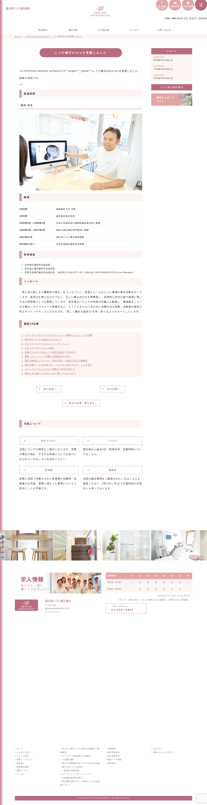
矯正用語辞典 (114, 752)
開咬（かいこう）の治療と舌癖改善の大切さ (48, 356)
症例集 (49, 470)
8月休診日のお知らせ (163, 58)
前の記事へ (50, 389)
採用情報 (112, 749)
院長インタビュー (25, 760)
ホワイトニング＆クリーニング (76, 774)
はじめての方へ (24, 752)
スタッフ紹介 (23, 756)
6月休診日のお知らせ (163, 76)
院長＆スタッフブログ (166, 99)
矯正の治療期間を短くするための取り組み (81, 763)
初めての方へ (49, 440)
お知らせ (157, 749)
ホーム (20, 749)
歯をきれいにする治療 (72, 767)
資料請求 (112, 763)
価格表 (113, 470)
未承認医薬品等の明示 (72, 778)
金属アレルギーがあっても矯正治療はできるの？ (50, 352)
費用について (23, 770)
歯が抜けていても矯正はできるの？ (43, 339)
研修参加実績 (23, 767)
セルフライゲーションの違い (40, 348)
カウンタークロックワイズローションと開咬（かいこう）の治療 (58, 335)
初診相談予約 (114, 756)
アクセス (133, 30)
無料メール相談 (115, 760)
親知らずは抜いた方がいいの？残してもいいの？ (50, 373)
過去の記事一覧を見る (82, 403)
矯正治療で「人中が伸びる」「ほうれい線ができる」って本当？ (58, 365)
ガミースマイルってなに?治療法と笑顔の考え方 (50, 369)
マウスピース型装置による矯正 (76, 756)
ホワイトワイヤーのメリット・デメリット (47, 343)
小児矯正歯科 (68, 760)
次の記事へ (113, 389)
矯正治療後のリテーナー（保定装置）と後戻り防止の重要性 (56, 360)
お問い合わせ (164, 30)
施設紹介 (21, 763)
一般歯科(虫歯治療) (71, 770)
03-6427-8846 (122, 608)
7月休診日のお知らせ (163, 67)
